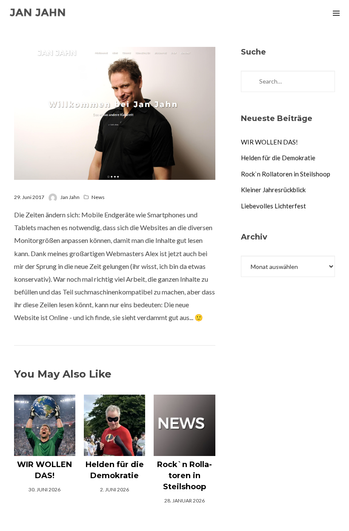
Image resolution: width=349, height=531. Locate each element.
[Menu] (336, 13)
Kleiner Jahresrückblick (273, 189)
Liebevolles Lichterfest (273, 206)
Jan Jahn (70, 197)
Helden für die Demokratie (278, 158)
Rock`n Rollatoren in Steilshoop (285, 174)
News (98, 197)
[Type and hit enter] (326, 81)
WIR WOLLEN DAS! (269, 142)
